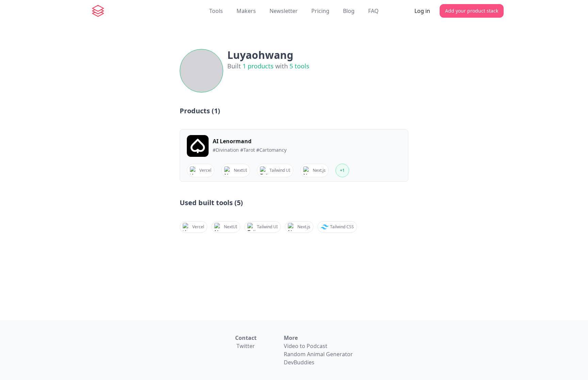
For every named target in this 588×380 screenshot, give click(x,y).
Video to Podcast (305, 346)
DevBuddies (299, 362)
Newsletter (284, 11)
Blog (349, 11)
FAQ (373, 11)
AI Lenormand (232, 141)
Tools (216, 11)
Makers (246, 11)
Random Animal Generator (318, 354)
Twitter (245, 346)
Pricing (320, 11)
